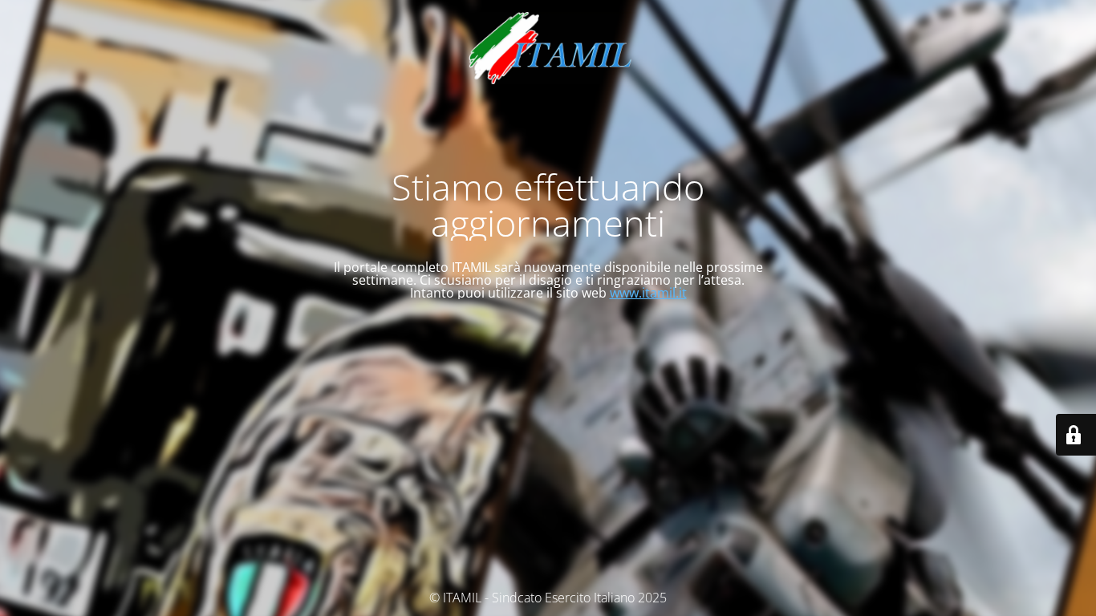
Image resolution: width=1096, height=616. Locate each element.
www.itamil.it (648, 293)
